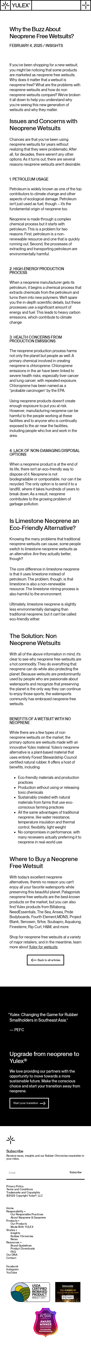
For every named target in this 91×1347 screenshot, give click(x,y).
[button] (85, 5)
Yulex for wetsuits (43, 947)
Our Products (19, 1223)
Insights (15, 1233)
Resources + (14, 1242)
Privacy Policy (15, 1186)
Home (10, 1208)
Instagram (12, 1269)
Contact (11, 1257)
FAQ (13, 1251)
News (14, 1239)
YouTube (11, 1272)
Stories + (11, 1230)
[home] (16, 5)
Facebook (12, 1266)
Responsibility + (16, 1211)
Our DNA (11, 1254)
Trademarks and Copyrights (23, 1192)
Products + (13, 1220)
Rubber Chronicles (22, 1236)
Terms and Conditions (19, 1189)
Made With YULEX (22, 1227)
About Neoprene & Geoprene (28, 1217)
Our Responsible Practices (27, 1214)
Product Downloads (23, 1248)
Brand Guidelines (21, 1245)
